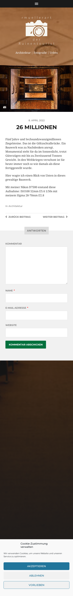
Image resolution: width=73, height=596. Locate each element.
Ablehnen (36, 575)
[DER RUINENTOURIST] (36, 30)
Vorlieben (36, 585)
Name (10, 290)
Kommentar (13, 243)
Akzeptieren (36, 566)
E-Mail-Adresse (16, 307)
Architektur (15, 206)
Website (11, 325)
